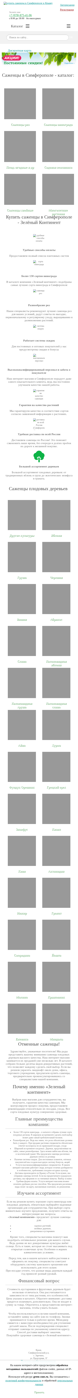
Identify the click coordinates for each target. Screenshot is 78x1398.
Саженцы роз (20, 124)
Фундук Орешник (21, 787)
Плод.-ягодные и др (20, 167)
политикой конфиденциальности (23, 1380)
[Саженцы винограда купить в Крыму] (58, 103)
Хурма (56, 745)
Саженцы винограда (58, 124)
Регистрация (67, 9)
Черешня (56, 577)
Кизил (56, 829)
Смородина (22, 955)
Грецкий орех (56, 787)
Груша (21, 577)
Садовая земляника (58, 167)
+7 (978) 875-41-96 (20, 15)
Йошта (56, 955)
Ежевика (22, 1039)
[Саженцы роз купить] (20, 103)
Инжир (22, 913)
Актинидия (56, 871)
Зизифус (22, 829)
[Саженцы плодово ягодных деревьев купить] (20, 146)
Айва (21, 745)
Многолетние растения (58, 212)
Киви (22, 871)
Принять (39, 1392)
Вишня (22, 619)
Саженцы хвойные (20, 210)
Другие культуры (21, 535)
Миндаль (56, 1039)
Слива (21, 661)
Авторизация (67, 5)
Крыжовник (56, 997)
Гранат (56, 913)
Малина (22, 997)
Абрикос (56, 619)
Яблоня (56, 535)
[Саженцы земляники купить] (58, 146)
